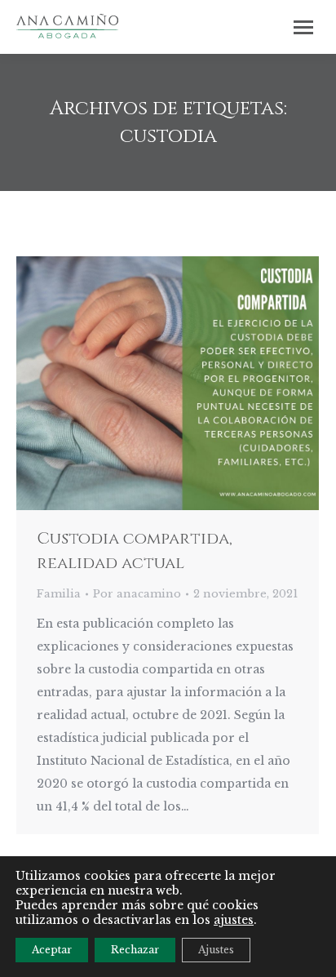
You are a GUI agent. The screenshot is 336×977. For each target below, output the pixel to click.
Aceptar (52, 950)
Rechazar (135, 950)
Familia (59, 594)
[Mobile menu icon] (303, 27)
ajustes (234, 920)
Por (137, 594)
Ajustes (216, 950)
